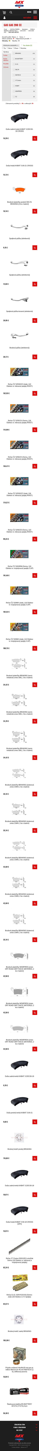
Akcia (10, 48)
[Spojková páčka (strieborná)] (19, 226)
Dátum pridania (7, 38)
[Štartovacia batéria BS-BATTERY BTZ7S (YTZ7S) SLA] (19, 1392)
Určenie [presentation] (5, 67)
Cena (21, 37)
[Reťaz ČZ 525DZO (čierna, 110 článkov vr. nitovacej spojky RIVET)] (19, 518)
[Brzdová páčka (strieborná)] (19, 335)
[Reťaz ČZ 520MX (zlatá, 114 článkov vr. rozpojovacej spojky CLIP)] (19, 627)
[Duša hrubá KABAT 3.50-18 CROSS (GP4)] (19, 1210)
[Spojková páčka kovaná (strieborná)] (19, 299)
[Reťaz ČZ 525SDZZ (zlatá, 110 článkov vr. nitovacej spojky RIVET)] (19, 372)
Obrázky (5, 41)
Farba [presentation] (5, 55)
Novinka (23, 48)
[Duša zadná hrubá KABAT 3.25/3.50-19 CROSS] (19, 117)
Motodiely (25, 29)
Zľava (16, 48)
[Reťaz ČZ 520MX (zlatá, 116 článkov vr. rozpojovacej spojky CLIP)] (19, 590)
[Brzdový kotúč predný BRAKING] (19, 1137)
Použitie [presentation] (6, 64)
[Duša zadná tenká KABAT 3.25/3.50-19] (19, 1064)
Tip (5, 48)
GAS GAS (23, 31)
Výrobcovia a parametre (10, 45)
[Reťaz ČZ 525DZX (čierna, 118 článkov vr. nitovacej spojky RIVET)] (19, 408)
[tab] (6, 52)
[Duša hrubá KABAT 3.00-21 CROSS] (19, 153)
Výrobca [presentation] (6, 52)
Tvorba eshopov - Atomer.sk (19, 1447)
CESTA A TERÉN (14, 29)
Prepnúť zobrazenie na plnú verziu (19, 1443)
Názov (14, 37)
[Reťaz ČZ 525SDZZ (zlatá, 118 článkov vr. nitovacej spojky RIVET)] (19, 481)
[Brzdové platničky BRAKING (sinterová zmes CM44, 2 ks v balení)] (19, 773)
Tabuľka (14, 41)
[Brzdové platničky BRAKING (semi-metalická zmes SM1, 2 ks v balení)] (19, 663)
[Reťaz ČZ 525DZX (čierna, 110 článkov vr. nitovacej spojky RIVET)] (19, 445)
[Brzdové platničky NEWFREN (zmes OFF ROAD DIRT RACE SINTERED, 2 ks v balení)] (19, 955)
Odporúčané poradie (22, 38)
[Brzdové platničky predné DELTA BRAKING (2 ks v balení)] (19, 190)
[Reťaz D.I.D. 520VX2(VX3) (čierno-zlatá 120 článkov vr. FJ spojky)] (19, 1283)
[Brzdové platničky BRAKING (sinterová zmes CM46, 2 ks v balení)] (19, 845)
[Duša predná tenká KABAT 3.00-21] (19, 1100)
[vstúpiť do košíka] (4, 12)
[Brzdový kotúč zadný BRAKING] (19, 1319)
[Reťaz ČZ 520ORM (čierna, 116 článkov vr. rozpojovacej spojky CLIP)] (19, 554)
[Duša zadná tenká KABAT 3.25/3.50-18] (19, 1173)
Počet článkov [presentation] (5, 59)
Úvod (5, 29)
